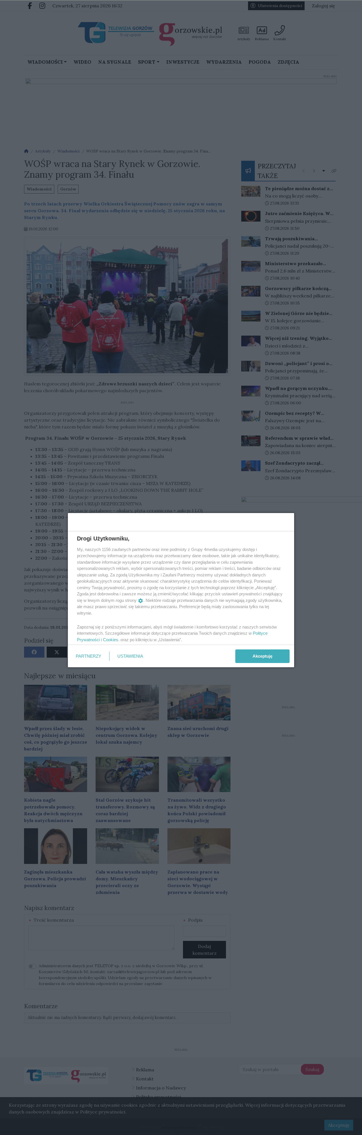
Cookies (110, 639)
